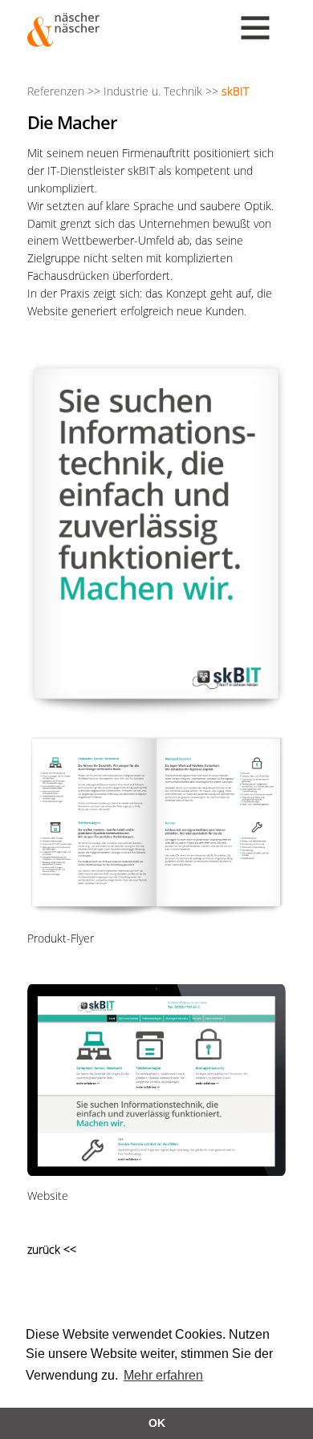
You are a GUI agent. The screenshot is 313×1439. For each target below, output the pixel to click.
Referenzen (55, 91)
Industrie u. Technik (153, 91)
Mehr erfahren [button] (163, 1375)
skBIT (235, 91)
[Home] (63, 29)
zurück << (51, 1249)
